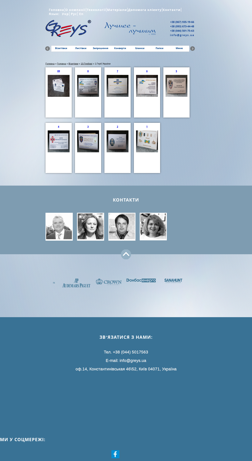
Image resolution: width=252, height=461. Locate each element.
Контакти (172, 10)
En (81, 14)
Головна (56, 10)
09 (58, 71)
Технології (96, 10)
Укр (65, 14)
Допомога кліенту (145, 10)
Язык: (55, 14)
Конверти (120, 48)
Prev (47, 48)
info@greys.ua (182, 35)
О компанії (75, 10)
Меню (179, 48)
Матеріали (117, 10)
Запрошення (100, 48)
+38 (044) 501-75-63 (182, 30)
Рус (73, 14)
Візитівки (61, 48)
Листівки (80, 48)
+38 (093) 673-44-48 (182, 26)
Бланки (140, 48)
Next (192, 48)
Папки (159, 48)
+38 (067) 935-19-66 (182, 22)
